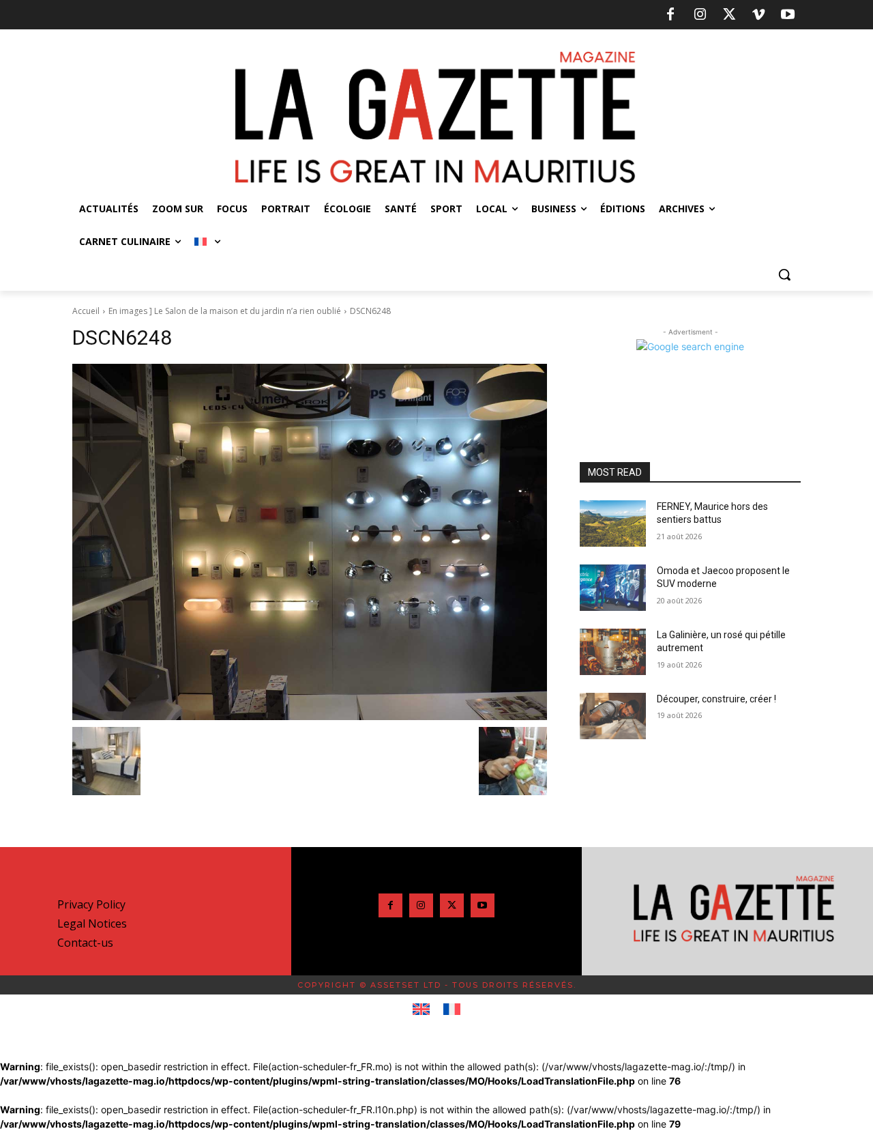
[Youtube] (788, 15)
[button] (784, 274)
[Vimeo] (758, 15)
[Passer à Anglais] (421, 1009)
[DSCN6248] (309, 542)
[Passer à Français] (451, 1009)
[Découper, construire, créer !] (613, 716)
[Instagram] (700, 15)
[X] (729, 15)
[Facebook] (670, 15)
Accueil (86, 311)
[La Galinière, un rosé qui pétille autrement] (613, 652)
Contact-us (85, 942)
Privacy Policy (91, 904)
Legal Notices (92, 923)
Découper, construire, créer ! (716, 698)
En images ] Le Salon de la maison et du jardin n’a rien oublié (224, 311)
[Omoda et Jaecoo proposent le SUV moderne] (613, 587)
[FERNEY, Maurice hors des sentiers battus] (613, 523)
